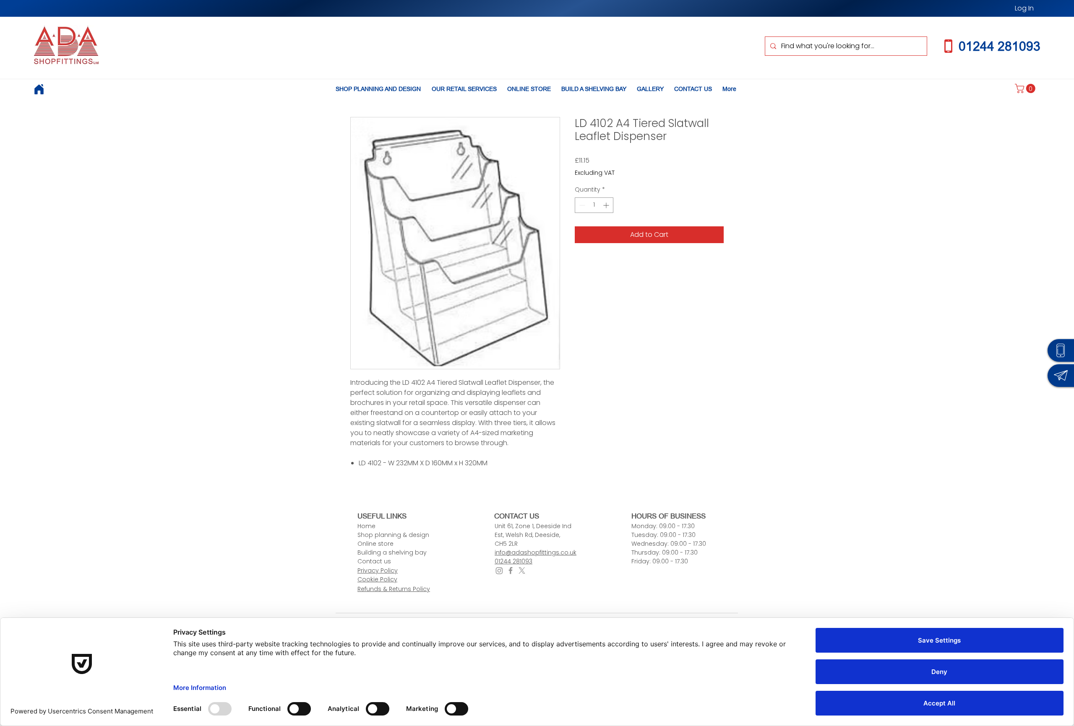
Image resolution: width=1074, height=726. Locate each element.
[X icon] (522, 570)
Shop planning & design (393, 535)
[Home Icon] (39, 89)
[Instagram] (499, 570)
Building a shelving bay (392, 552)
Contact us (374, 561)
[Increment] (607, 205)
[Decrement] (581, 205)
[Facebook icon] (510, 570)
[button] (1026, 88)
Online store (375, 543)
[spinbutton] (594, 205)
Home (366, 526)
